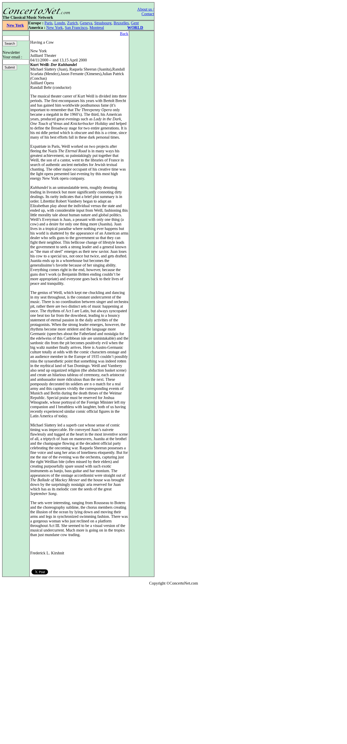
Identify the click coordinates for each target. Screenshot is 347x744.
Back (124, 33)
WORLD (135, 27)
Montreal (96, 27)
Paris (48, 23)
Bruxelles (121, 23)
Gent (135, 23)
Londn (59, 23)
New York (15, 25)
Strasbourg (103, 23)
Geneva (86, 23)
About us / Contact (145, 11)
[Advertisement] (17, 666)
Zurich (72, 23)
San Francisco (76, 27)
